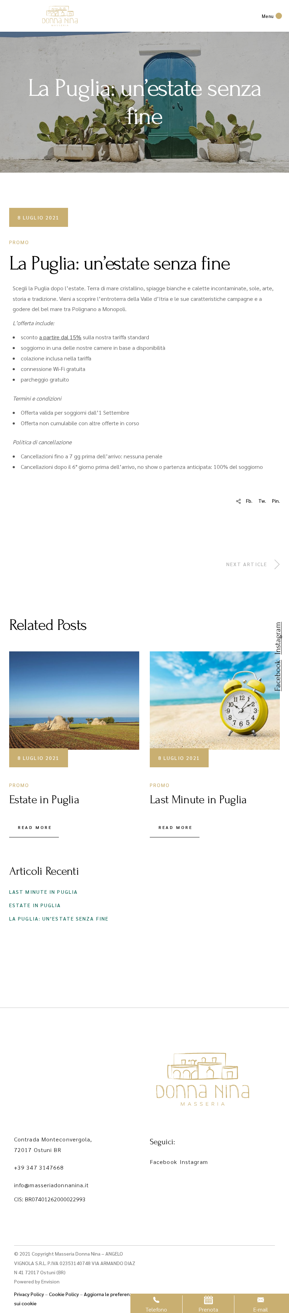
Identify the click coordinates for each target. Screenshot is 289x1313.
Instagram (194, 1161)
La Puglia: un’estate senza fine (59, 918)
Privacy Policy (29, 1294)
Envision (50, 1281)
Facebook (163, 1161)
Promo (19, 242)
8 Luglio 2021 (39, 217)
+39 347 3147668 (39, 1167)
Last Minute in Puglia (43, 891)
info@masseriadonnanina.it (51, 1185)
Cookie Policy (64, 1294)
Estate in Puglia (35, 905)
